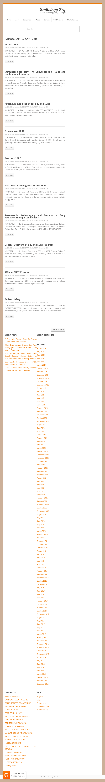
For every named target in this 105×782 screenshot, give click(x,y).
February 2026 (42, 368)
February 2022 (42, 468)
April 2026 (40, 362)
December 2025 (43, 375)
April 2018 (40, 598)
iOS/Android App (72, 20)
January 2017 (42, 641)
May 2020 (40, 524)
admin (17, 47)
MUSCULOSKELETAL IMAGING (17, 736)
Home (9, 20)
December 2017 (43, 604)
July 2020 (40, 518)
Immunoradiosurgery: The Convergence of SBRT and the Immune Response (35, 72)
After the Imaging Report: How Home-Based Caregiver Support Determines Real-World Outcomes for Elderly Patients (21, 356)
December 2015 (43, 684)
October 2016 (42, 651)
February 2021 (42, 498)
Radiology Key (52, 9)
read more (9, 61)
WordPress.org (42, 710)
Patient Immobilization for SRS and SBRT (27, 104)
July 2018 (40, 588)
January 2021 (42, 501)
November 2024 (43, 415)
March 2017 (41, 634)
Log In (17, 20)
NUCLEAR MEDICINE (13, 743)
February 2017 (42, 637)
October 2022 (42, 461)
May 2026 (40, 358)
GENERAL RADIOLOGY (14, 720)
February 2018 (42, 601)
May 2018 (40, 594)
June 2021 (41, 485)
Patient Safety (12, 299)
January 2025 (42, 411)
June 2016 (41, 664)
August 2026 (41, 348)
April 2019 (40, 564)
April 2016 (40, 671)
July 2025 (40, 392)
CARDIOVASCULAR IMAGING (16, 700)
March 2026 (41, 365)
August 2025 (41, 388)
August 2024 (41, 425)
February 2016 (42, 677)
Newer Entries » (58, 330)
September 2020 (43, 511)
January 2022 (42, 471)
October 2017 (42, 611)
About (38, 20)
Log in (39, 700)
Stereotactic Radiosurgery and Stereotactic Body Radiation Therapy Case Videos (35, 216)
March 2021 (41, 495)
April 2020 (40, 528)
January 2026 (42, 372)
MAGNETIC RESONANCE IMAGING (19, 733)
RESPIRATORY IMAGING (15, 759)
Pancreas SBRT (13, 158)
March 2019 (41, 568)
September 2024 (43, 421)
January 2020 (42, 538)
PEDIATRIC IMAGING (13, 752)
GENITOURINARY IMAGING (16, 723)
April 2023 (40, 445)
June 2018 (41, 591)
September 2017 (43, 614)
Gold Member (58, 20)
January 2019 (42, 574)
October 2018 (42, 581)
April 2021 (40, 491)
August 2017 (41, 618)
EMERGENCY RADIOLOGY (15, 706)
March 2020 (41, 531)
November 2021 (43, 475)
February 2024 (42, 438)
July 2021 (40, 481)
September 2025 (43, 385)
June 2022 (41, 465)
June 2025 (41, 395)
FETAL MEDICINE (12, 710)
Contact (46, 20)
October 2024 (42, 418)
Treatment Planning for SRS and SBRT (25, 185)
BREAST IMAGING (12, 697)
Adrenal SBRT (12, 44)
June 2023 (41, 441)
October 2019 (42, 544)
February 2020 (42, 534)
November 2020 (43, 505)
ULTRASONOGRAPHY (13, 762)
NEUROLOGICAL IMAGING (15, 740)
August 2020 (41, 514)
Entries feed (41, 703)
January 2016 (42, 681)
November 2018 (43, 578)
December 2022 (43, 455)
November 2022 (43, 458)
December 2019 (43, 541)
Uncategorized (10, 766)
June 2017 (41, 624)
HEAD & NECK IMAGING (14, 726)
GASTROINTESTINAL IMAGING (17, 716)
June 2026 (41, 355)
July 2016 (40, 661)
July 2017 (40, 621)
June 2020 (41, 521)
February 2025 (42, 408)
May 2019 (40, 561)
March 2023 (41, 448)
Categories (27, 20)
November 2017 (43, 608)
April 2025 (40, 402)
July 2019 (40, 554)
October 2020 (42, 508)
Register (40, 697)
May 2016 (40, 667)
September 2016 (43, 654)
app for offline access (52, 777)
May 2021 (40, 488)
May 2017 (40, 627)
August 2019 (41, 551)
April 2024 (40, 431)
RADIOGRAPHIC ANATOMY (29, 47)
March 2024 (41, 435)
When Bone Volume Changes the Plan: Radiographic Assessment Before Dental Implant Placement (21, 347)
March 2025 (41, 405)
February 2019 (42, 571)
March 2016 (41, 674)
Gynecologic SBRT (14, 131)
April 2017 (40, 631)
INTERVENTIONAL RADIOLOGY (17, 730)
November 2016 (43, 647)
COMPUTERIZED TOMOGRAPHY (18, 703)
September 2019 (43, 548)
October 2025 (42, 382)
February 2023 (42, 451)
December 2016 (43, 644)
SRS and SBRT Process (17, 272)
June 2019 (41, 558)
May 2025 (40, 398)
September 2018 (43, 584)
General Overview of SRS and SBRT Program (29, 244)
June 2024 (41, 428)
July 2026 (40, 352)
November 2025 (43, 378)
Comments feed (43, 706)
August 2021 (41, 478)
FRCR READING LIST (13, 713)
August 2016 (41, 657)
